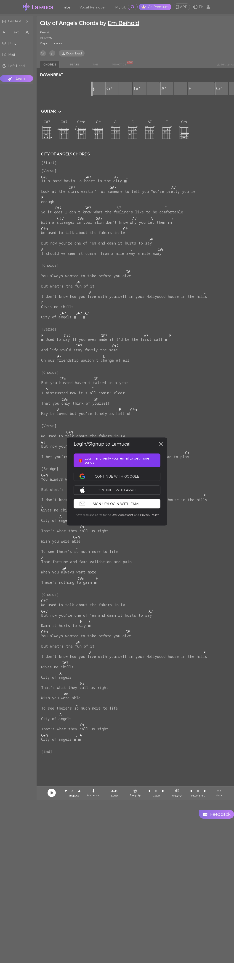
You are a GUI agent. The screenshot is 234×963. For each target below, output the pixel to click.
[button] (119, 490)
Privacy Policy (149, 514)
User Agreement (122, 514)
